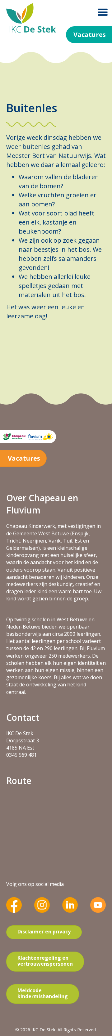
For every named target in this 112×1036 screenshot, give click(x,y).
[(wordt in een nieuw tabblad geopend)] (14, 904)
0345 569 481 (21, 754)
